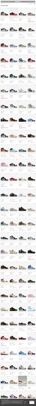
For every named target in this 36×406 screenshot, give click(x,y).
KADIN (5, 1)
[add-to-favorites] (8, 8)
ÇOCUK (8, 1)
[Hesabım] (32, 2)
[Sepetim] (34, 2)
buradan (21, 403)
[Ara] (31, 2)
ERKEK (3, 1)
